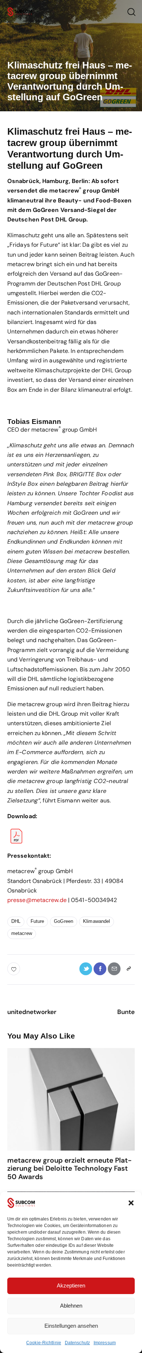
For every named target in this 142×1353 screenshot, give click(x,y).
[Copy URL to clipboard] (128, 968)
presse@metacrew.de (37, 900)
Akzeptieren (71, 1285)
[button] (131, 1203)
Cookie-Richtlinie (43, 1342)
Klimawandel (96, 921)
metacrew (21, 933)
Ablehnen (71, 1305)
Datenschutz (77, 1342)
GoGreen (63, 921)
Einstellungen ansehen (71, 1326)
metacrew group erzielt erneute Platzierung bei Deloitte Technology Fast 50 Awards (69, 1168)
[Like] (14, 968)
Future (37, 921)
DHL (15, 921)
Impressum (105, 1342)
